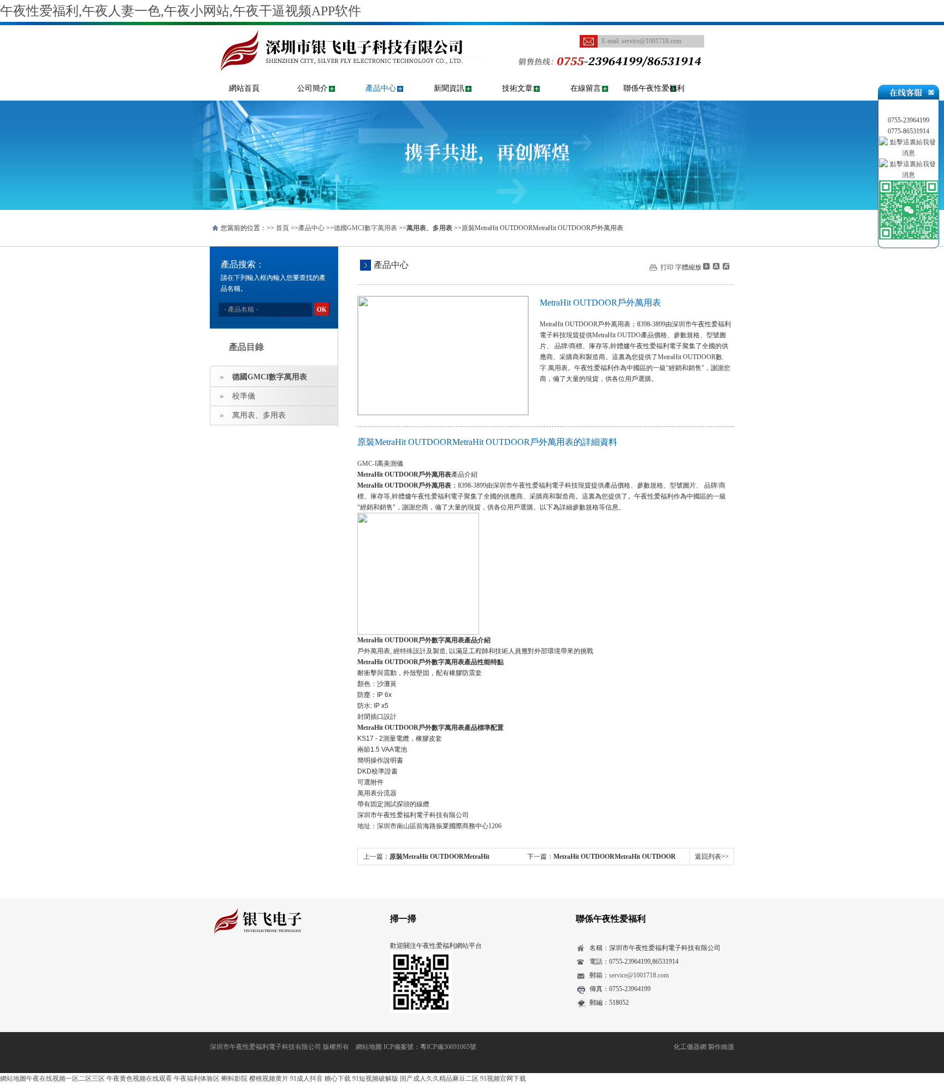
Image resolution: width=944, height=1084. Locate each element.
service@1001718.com (651, 41)
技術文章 (517, 88)
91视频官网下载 (503, 1078)
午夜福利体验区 (197, 1078)
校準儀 (243, 396)
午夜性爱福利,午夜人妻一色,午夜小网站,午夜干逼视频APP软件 (180, 11)
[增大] (725, 266)
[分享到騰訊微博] (267, 964)
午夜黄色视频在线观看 (139, 1078)
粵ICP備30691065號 (448, 1047)
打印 (667, 267)
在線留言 (585, 88)
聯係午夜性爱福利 (654, 88)
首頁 (282, 228)
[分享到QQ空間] (233, 964)
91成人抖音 (306, 1078)
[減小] (706, 266)
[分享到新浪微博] (250, 964)
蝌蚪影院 (234, 1078)
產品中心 (380, 88)
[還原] (715, 266)
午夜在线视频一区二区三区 (65, 1078)
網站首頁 (244, 88)
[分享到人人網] (284, 964)
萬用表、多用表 (259, 415)
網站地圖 (369, 1047)
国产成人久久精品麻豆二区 (439, 1078)
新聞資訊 (449, 88)
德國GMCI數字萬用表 (365, 228)
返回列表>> (712, 856)
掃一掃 (403, 918)
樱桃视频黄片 (268, 1078)
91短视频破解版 (375, 1078)
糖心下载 (337, 1078)
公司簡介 (312, 88)
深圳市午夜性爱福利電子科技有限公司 (265, 1047)
